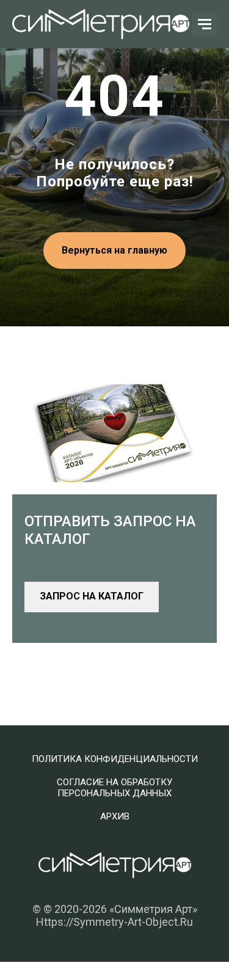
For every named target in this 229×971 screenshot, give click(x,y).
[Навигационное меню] (204, 24)
